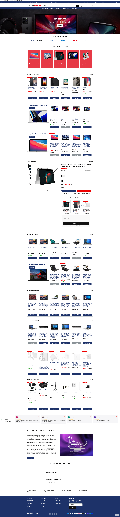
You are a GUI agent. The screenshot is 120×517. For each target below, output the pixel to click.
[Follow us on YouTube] (56, 514)
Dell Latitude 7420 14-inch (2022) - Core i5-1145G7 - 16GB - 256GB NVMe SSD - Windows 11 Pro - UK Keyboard (54, 305)
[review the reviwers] (38, 416)
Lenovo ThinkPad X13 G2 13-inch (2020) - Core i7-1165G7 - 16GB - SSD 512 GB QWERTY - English (76, 249)
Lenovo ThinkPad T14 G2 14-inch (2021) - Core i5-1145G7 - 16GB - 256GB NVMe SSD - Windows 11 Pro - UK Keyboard (87, 276)
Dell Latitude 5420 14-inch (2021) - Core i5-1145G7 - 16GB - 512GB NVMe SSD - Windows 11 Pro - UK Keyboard (43, 250)
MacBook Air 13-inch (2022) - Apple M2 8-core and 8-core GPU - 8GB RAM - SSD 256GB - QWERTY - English (65, 145)
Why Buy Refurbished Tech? (51, 472)
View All (91, 74)
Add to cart (33, 98)
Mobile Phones (66, 8)
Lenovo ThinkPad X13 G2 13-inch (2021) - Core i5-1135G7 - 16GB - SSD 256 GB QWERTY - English (65, 276)
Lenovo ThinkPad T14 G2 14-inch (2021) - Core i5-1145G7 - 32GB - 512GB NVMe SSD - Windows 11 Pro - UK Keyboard (54, 276)
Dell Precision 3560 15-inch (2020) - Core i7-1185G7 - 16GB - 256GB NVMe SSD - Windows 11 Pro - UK (76, 305)
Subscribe (72, 507)
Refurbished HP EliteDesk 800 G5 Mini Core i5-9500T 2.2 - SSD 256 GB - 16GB (76, 335)
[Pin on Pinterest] (87, 170)
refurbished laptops (50, 447)
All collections (43, 503)
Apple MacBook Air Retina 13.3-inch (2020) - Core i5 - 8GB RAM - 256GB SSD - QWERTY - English (87, 145)
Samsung (63, 170)
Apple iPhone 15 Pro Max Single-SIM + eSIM (76, 88)
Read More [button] (43, 422)
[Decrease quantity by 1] (66, 187)
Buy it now (84, 190)
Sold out (65, 126)
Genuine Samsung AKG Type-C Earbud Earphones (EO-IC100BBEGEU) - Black (54, 394)
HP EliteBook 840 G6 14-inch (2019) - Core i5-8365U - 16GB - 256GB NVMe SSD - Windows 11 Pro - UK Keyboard (54, 335)
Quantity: (63, 187)
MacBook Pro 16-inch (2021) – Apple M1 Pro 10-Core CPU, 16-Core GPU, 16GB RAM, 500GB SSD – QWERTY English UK (76, 117)
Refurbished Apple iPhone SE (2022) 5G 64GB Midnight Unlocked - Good (43, 88)
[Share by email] (90, 170)
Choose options (76, 98)
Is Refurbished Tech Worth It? (51, 482)
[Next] (93, 88)
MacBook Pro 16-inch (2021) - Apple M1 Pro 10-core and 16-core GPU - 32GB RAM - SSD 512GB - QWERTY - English (65, 117)
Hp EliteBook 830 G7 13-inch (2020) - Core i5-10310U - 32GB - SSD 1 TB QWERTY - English (87, 335)
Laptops (51, 8)
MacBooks (29, 449)
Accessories (73, 8)
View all (91, 290)
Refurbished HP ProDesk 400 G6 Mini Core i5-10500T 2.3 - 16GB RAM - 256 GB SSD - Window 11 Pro (43, 335)
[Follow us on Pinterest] (54, 514)
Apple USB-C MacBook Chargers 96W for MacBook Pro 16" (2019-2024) (65, 364)
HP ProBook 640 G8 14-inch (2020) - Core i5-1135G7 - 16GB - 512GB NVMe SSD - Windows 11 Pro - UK (87, 250)
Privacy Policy (57, 500)
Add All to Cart (76, 223)
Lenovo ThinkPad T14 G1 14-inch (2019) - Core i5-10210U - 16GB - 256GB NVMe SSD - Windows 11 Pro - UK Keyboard (76, 276)
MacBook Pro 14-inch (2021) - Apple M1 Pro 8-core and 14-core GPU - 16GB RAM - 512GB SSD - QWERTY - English (54, 117)
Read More (30, 458)
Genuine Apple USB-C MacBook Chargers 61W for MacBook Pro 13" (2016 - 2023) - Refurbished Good (87, 364)
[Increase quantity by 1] (72, 187)
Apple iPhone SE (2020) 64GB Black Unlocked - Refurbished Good (54, 88)
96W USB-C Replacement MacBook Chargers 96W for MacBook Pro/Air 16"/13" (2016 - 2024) (32, 363)
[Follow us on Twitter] (51, 514)
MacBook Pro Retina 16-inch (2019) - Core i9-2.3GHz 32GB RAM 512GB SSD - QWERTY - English (87, 116)
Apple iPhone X (85, 87)
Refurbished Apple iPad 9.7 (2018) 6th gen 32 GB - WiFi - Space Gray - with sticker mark (65, 89)
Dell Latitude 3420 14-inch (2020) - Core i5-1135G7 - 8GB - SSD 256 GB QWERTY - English (54, 249)
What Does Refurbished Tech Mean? (53, 476)
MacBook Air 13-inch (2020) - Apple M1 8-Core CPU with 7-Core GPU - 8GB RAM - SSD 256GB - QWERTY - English (76, 145)
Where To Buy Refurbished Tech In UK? (53, 479)
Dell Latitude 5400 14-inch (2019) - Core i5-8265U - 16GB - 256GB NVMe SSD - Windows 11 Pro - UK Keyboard (87, 305)
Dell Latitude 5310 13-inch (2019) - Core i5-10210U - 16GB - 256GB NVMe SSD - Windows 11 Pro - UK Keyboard (65, 250)
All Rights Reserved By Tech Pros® (32, 513)
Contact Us (43, 506)
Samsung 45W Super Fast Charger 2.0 (87, 393)
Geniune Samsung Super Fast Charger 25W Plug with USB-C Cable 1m (43, 390)
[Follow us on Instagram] (52, 514)
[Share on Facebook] (85, 170)
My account (83, 6)
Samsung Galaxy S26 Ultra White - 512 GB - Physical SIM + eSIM (31, 88)
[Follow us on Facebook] (49, 514)
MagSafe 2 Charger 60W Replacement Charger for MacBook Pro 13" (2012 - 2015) (54, 364)
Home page (43, 500)
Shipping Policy (58, 503)
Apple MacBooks (45, 8)
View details (90, 161)
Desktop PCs (58, 8)
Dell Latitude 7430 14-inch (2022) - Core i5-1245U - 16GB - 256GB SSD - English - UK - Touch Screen (32, 305)
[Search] (77, 6)
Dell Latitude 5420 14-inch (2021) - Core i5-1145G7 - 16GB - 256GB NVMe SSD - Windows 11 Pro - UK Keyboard (32, 250)
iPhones (32, 449)
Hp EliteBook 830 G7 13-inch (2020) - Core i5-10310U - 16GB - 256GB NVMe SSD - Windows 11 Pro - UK (32, 335)
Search (42, 501)
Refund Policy (57, 501)
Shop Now (60, 25)
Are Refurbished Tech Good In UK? (52, 469)
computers (41, 449)
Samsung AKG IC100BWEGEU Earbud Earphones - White (75, 393)
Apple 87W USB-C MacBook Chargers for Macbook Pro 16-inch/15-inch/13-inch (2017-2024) (76, 364)
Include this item (67, 213)
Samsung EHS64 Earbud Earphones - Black (65, 393)
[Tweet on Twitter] (89, 170)
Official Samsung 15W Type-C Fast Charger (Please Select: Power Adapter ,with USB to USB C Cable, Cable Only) (32, 395)
